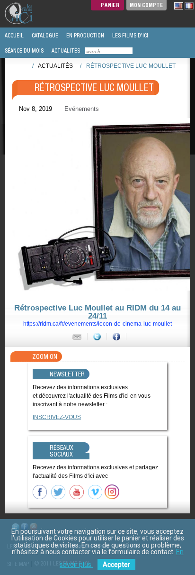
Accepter (116, 564)
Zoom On (44, 356)
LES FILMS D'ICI (129, 35)
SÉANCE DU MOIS (23, 50)
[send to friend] (76, 336)
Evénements (81, 108)
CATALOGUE (44, 35)
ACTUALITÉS (65, 50)
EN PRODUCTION (84, 35)
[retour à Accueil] (22, 65)
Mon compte (146, 5)
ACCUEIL (13, 35)
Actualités (55, 66)
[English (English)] (178, 5)
